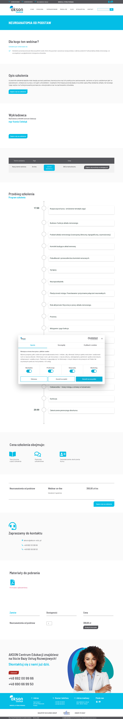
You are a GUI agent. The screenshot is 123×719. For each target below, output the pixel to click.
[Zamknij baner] (102, 338)
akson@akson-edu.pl (42, 2)
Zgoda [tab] (32, 345)
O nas (32, 9)
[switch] (50, 371)
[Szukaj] (111, 9)
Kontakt (90, 9)
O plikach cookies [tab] (90, 345)
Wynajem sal (80, 9)
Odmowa (34, 379)
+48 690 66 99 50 (28, 2)
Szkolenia (39, 9)
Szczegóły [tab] (61, 345)
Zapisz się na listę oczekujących (97, 167)
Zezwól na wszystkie (89, 379)
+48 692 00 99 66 (15, 2)
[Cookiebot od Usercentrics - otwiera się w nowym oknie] (89, 338)
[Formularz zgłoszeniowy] (12, 582)
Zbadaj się (63, 9)
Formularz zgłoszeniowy (18, 587)
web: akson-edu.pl (81, 703)
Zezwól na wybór (61, 379)
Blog (72, 9)
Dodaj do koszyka (91, 627)
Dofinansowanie (52, 9)
